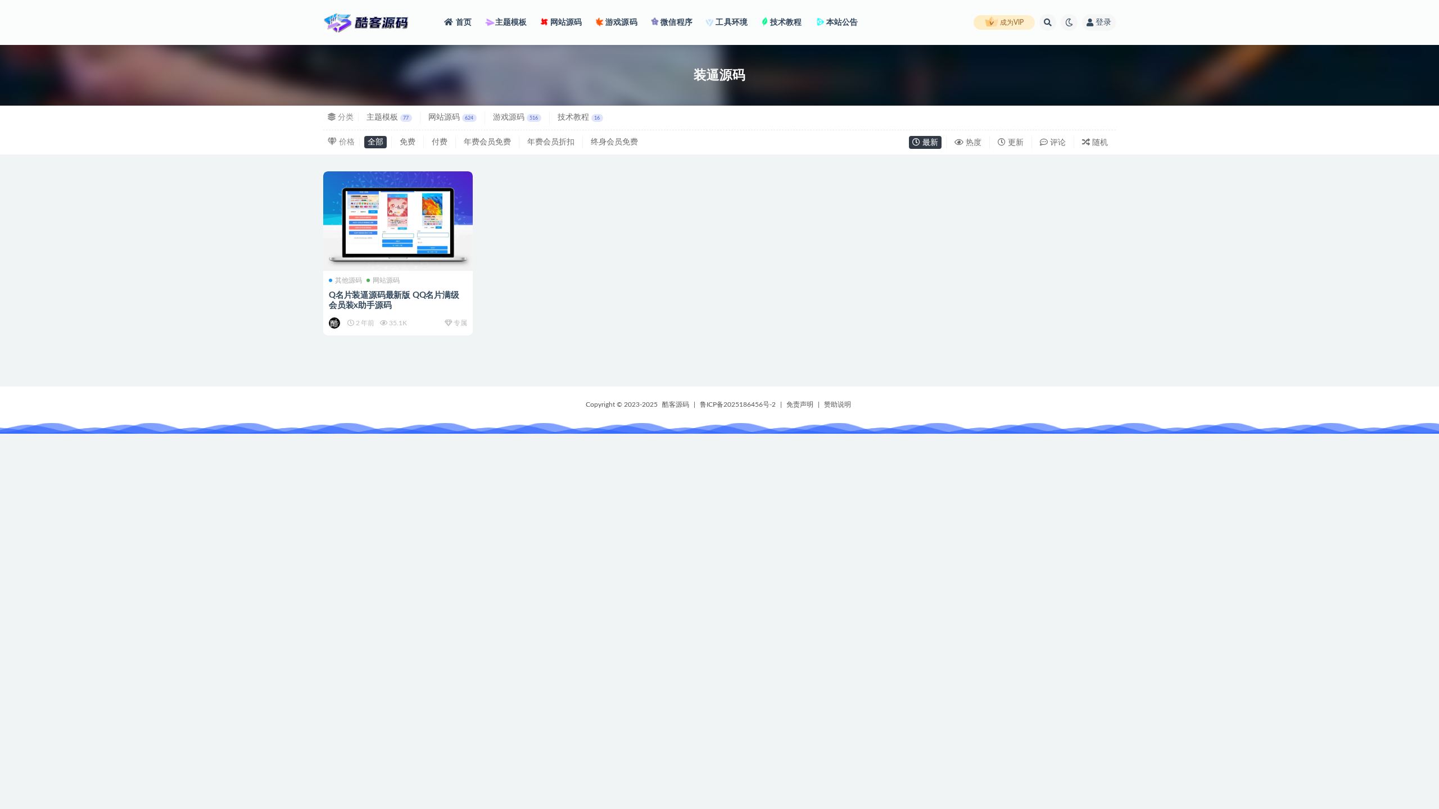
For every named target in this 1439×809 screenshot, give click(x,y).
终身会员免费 (614, 142)
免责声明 (799, 404)
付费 (439, 142)
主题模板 (510, 22)
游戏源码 (620, 22)
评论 (1057, 143)
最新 (929, 143)
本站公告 (841, 22)
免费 (407, 142)
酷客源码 (675, 404)
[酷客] (335, 323)
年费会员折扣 (550, 142)
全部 (375, 142)
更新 (1015, 143)
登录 (1103, 22)
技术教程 (785, 22)
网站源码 (565, 22)
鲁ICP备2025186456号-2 (738, 404)
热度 (972, 143)
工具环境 (731, 22)
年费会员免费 (487, 142)
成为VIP (1011, 22)
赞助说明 (837, 404)
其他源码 (348, 280)
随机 (1099, 143)
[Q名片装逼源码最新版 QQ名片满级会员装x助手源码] (398, 221)
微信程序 (676, 22)
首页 (464, 22)
